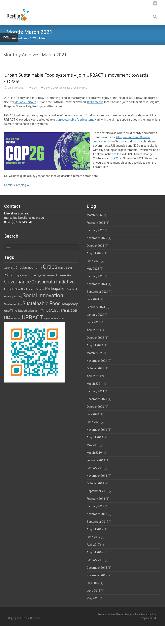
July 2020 (93, 414)
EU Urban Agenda (36, 275)
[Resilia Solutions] (14, 15)
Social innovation (43, 295)
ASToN (7, 268)
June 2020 (93, 422)
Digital (68, 268)
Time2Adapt (50, 310)
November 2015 (97, 575)
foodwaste (61, 275)
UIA (7, 318)
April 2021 (93, 376)
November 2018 (97, 475)
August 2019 (95, 437)
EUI (7, 274)
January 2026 (95, 230)
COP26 (55, 87)
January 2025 (95, 276)
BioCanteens (95, 102)
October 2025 (95, 245)
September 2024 (97, 291)
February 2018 (96, 498)
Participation (56, 288)
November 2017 (97, 514)
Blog (34, 87)
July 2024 (93, 299)
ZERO (63, 318)
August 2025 (95, 253)
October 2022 (95, 337)
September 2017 (97, 521)
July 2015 (93, 583)
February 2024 (96, 307)
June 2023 (93, 322)
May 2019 (93, 445)
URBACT (84, 87)
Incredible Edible (12, 289)
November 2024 (97, 284)
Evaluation (51, 275)
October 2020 (95, 406)
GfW (69, 275)
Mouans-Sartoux (25, 102)
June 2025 (93, 261)
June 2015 (93, 590)
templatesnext (148, 618)
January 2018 (95, 506)
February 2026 (96, 222)
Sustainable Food (69, 87)
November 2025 (97, 238)
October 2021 (95, 368)
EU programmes (19, 275)
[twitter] (155, 5)
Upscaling (16, 318)
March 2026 (94, 215)
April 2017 (93, 544)
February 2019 (96, 460)
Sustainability (13, 304)
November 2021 (97, 360)
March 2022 (94, 353)
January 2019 (95, 468)
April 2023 (93, 330)
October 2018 (95, 483)
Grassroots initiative (53, 282)
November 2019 (97, 429)
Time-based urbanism (25, 310)
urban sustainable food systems (73, 119)
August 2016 (95, 552)
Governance (17, 282)
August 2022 (95, 345)
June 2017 (93, 537)
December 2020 (97, 399)
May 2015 (93, 598)
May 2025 (93, 268)
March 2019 (94, 452)
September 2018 (97, 491)
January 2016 (95, 560)
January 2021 (95, 391)
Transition (68, 310)
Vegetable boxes (52, 318)
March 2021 (94, 383)
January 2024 (95, 314)
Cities (47, 87)
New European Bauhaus (32, 289)
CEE (13, 268)
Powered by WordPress (111, 614)
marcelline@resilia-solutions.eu (24, 217)
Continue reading (16, 185)
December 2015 (97, 567)
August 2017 (95, 529)
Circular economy (28, 267)
